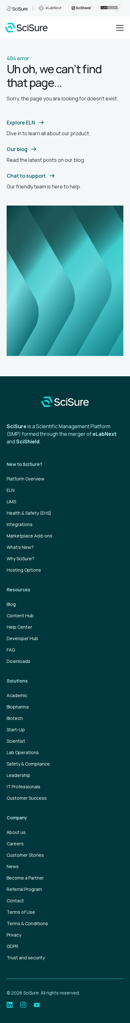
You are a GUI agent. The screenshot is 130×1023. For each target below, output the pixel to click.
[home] (26, 27)
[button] (118, 27)
